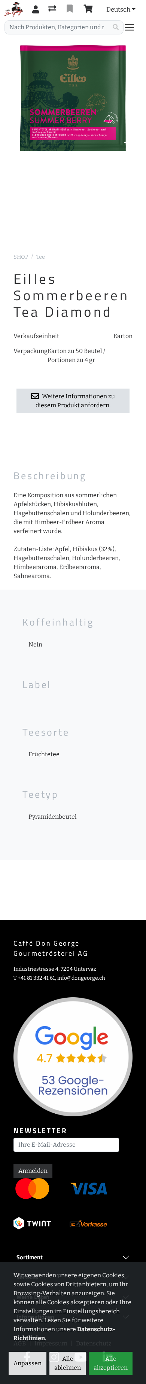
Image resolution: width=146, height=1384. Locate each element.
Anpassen (27, 1363)
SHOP (20, 257)
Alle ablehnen (67, 1363)
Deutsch (118, 9)
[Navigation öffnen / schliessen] (133, 27)
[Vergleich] (53, 9)
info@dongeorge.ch (81, 978)
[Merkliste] (70, 9)
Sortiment (29, 1257)
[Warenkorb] (89, 9)
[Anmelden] (36, 9)
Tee (40, 257)
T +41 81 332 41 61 (34, 978)
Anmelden (33, 1170)
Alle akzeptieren (111, 1363)
